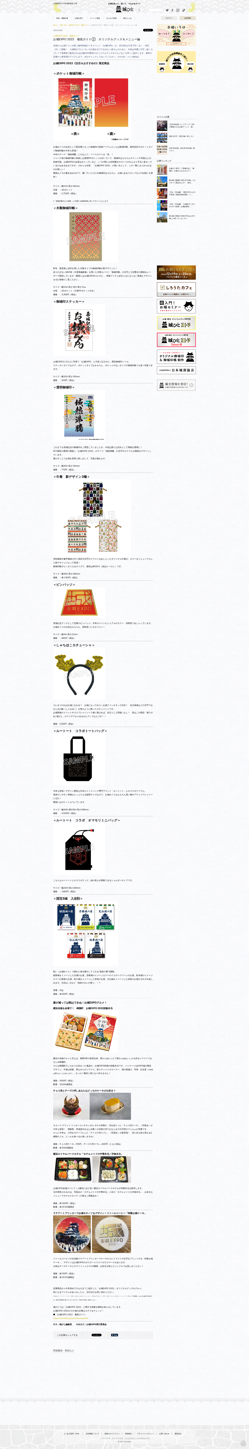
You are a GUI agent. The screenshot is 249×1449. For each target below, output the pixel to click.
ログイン (169, 18)
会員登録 (187, 18)
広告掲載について (92, 1434)
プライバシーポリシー (145, 1434)
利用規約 (128, 1434)
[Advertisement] (176, 94)
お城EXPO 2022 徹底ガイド (78, 25)
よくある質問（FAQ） (72, 1434)
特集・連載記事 (62, 18)
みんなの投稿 (111, 18)
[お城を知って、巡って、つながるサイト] (124, 8)
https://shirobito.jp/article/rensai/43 (70, 1318)
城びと (55, 25)
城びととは (127, 18)
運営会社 (178, 1434)
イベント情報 (95, 18)
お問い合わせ (164, 1434)
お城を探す (79, 18)
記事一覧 (63, 25)
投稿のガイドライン (112, 1434)
